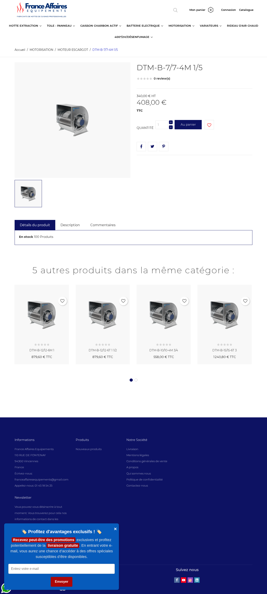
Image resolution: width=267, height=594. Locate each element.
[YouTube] (183, 580)
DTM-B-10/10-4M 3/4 (163, 350)
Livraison (132, 449)
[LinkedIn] (197, 580)
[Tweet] (152, 146)
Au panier (188, 124)
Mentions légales (137, 455)
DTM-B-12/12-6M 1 (41, 350)
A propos (132, 467)
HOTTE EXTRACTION (24, 25)
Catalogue (246, 9)
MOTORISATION (180, 25)
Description (70, 225)
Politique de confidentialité (144, 479)
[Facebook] (177, 580)
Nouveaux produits (89, 449)
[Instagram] (190, 580)
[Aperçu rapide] (61, 287)
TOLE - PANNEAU (59, 25)
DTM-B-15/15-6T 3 (224, 350)
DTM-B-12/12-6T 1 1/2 (103, 350)
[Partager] (141, 146)
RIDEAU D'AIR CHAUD (242, 25)
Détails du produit (35, 225)
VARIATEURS (209, 25)
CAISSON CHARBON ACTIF (99, 25)
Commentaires (103, 225)
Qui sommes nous (138, 473)
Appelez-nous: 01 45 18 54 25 (33, 485)
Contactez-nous (137, 485)
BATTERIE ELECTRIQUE (144, 25)
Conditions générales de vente (146, 461)
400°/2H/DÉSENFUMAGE (132, 37)
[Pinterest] (163, 146)
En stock (26, 237)
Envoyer (61, 582)
